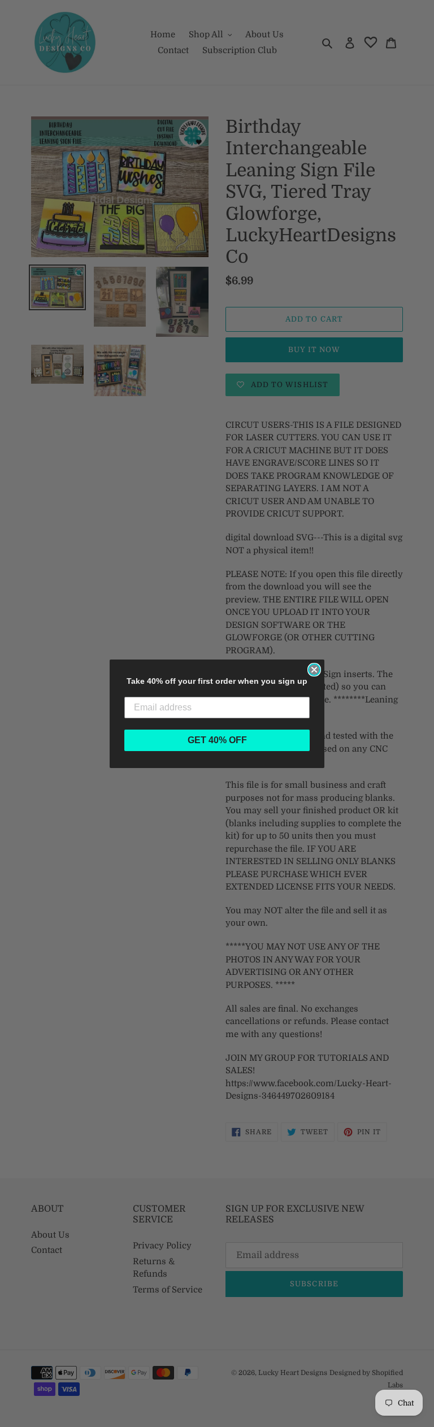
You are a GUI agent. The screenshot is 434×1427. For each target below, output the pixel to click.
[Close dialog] (314, 669)
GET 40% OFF (217, 740)
